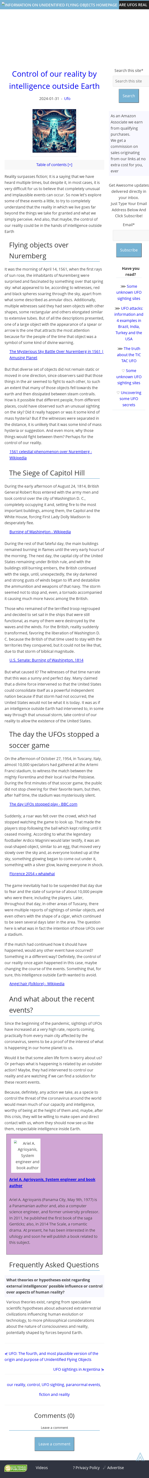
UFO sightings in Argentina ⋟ (78, 1369)
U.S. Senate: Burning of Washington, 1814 (46, 660)
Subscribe (129, 250)
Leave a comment (54, 1443)
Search (129, 95)
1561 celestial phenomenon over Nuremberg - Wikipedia (50, 454)
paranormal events (83, 1384)
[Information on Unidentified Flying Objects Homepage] (59, 5)
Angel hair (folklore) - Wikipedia (37, 983)
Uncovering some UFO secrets (130, 398)
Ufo (67, 98)
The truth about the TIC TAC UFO (129, 354)
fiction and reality (54, 1394)
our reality (16, 1384)
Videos (42, 1467)
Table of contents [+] (54, 164)
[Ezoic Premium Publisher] (15, 1470)
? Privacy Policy (86, 1467)
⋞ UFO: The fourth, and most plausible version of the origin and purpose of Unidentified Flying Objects (51, 1356)
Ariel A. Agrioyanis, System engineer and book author (52, 1182)
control (33, 1384)
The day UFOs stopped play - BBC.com (43, 804)
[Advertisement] (74, 38)
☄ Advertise (113, 1467)
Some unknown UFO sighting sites (129, 292)
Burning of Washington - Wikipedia (40, 531)
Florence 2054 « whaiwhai (32, 873)
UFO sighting (53, 1384)
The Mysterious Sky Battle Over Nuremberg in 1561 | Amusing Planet (56, 354)
